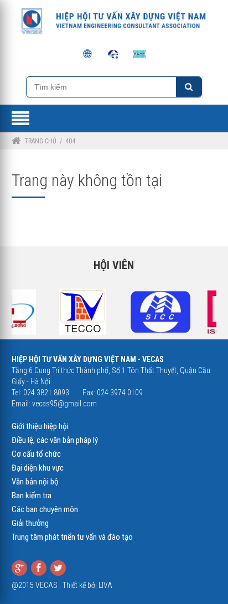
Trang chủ (40, 141)
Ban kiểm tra (31, 495)
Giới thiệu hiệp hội (40, 426)
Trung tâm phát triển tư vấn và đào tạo (72, 537)
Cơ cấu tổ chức (36, 454)
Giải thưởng (30, 523)
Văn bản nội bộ (35, 482)
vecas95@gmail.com (64, 403)
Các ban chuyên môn (45, 509)
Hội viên (114, 265)
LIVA (105, 585)
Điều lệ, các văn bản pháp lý (55, 440)
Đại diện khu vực (38, 468)
